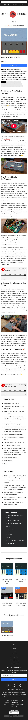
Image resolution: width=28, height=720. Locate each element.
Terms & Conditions (14, 663)
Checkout (22, 4)
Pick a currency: (14, 710)
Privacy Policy (15, 657)
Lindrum (4, 147)
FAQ (15, 651)
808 (20, 155)
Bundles (12, 704)
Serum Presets (19, 704)
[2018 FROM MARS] (7, 599)
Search (14, 648)
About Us (15, 654)
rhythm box (7, 139)
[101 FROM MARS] (21, 576)
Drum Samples (14, 700)
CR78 (18, 147)
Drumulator (10, 147)
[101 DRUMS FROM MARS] (7, 576)
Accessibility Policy (14, 660)
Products (10, 25)
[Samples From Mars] (14, 14)
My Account (7, 4)
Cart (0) (15, 4)
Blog (12, 706)
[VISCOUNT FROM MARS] (14, 54)
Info (16, 706)
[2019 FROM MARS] (21, 599)
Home (7, 700)
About (5, 463)
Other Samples (15, 702)
